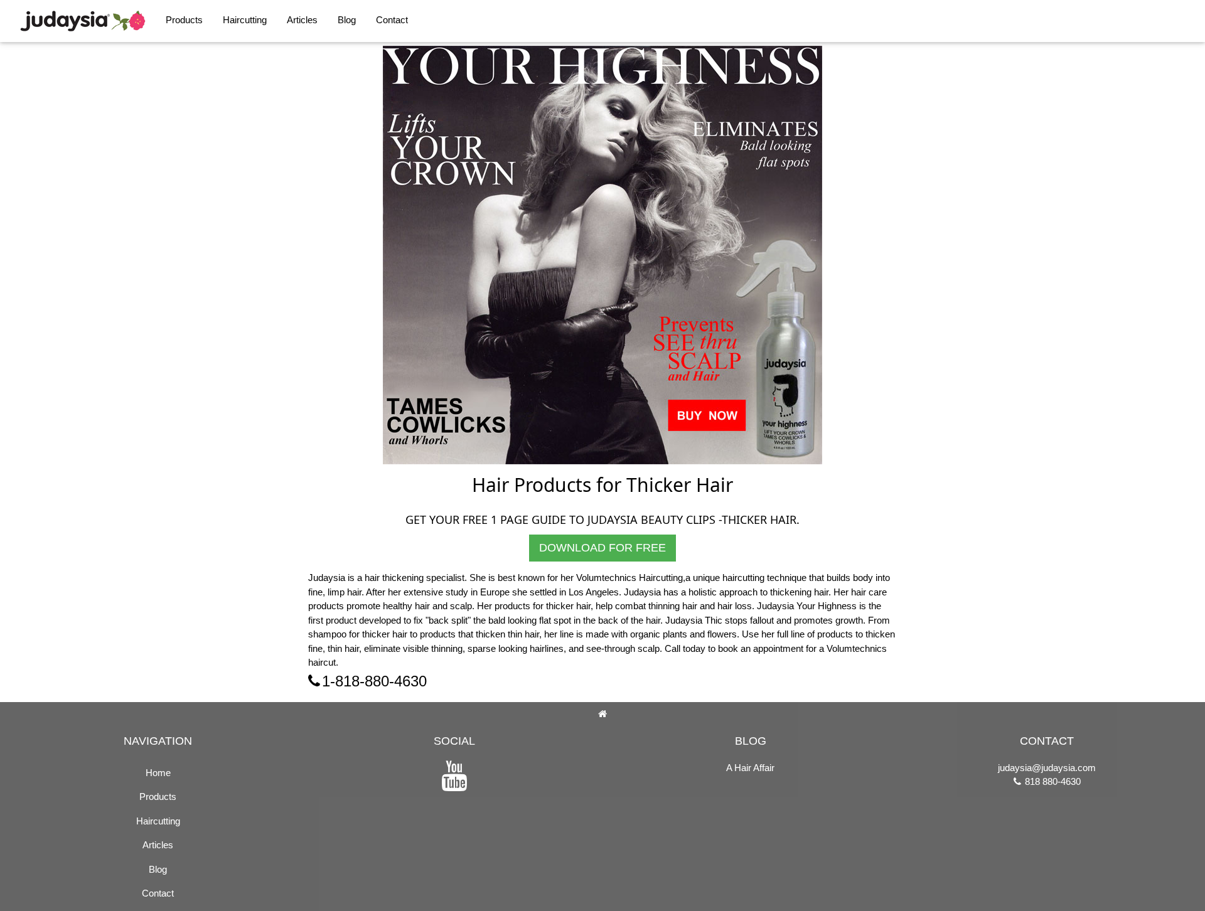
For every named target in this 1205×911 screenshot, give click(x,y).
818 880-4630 (1051, 781)
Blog (347, 19)
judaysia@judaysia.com (1047, 767)
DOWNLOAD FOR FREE (602, 547)
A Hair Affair (750, 767)
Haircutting (245, 19)
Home (158, 772)
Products (184, 19)
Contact (392, 19)
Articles (302, 19)
